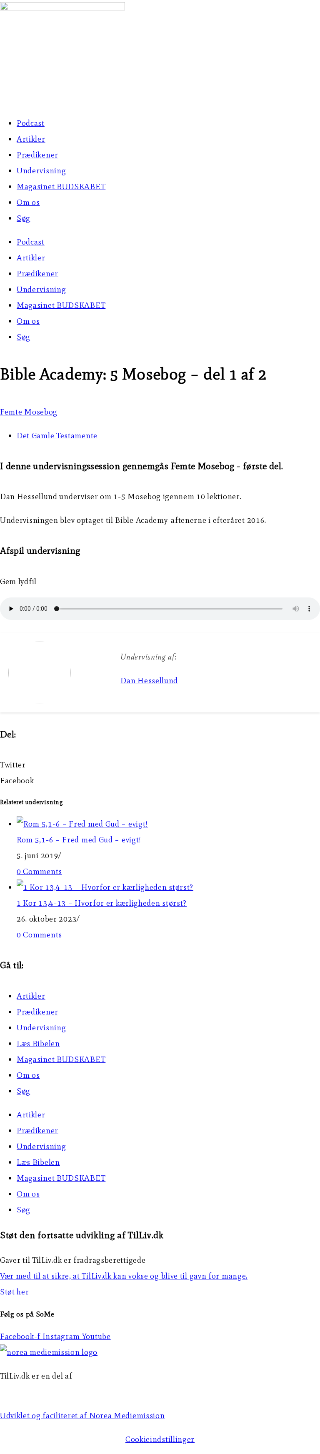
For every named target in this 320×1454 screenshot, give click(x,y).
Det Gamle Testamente (57, 435)
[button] (160, 765)
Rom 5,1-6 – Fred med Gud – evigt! (79, 839)
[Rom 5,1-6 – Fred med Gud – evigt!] (82, 824)
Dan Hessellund (149, 680)
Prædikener (37, 155)
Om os (28, 202)
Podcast (31, 123)
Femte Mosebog (29, 412)
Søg (23, 218)
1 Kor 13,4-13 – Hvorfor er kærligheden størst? (102, 903)
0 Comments (39, 871)
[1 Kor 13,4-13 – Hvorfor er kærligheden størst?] (105, 887)
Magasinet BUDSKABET (61, 186)
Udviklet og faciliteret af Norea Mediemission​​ (82, 1415)
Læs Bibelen (38, 1043)
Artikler (31, 139)
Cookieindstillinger (160, 1439)
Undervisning (41, 170)
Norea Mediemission (38, 1392)
